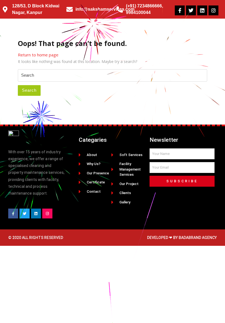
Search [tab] (29, 90)
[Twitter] (191, 10)
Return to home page (38, 54)
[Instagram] (213, 10)
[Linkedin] (202, 10)
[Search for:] (112, 75)
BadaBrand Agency (198, 237)
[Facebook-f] (180, 10)
